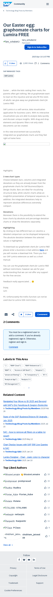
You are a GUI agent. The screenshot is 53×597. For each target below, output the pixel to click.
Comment (13, 347)
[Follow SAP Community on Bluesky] (24, 560)
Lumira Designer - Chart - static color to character (26, 457)
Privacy (13, 568)
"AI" (44, 375)
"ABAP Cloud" (15, 366)
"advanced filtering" (11, 375)
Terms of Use (39, 568)
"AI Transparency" (31, 375)
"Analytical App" (10, 379)
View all (7, 545)
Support (39, 583)
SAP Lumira (8, 76)
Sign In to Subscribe (36, 47)
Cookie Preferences (13, 590)
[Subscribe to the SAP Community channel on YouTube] (29, 560)
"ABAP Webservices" (32, 366)
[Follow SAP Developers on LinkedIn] (34, 560)
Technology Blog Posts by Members (19, 11)
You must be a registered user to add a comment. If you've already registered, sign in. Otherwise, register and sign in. (24, 337)
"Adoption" (39, 370)
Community (19, 4)
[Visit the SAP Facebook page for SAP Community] (19, 560)
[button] (5, 63)
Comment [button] (42, 314)
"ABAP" (6, 370)
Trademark (13, 583)
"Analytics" (25, 379)
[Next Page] (28, 388)
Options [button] (25, 52)
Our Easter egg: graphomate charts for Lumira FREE (26, 30)
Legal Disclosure (39, 575)
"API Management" (11, 384)
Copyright (13, 575)
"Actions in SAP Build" (22, 370)
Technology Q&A (13, 439)
